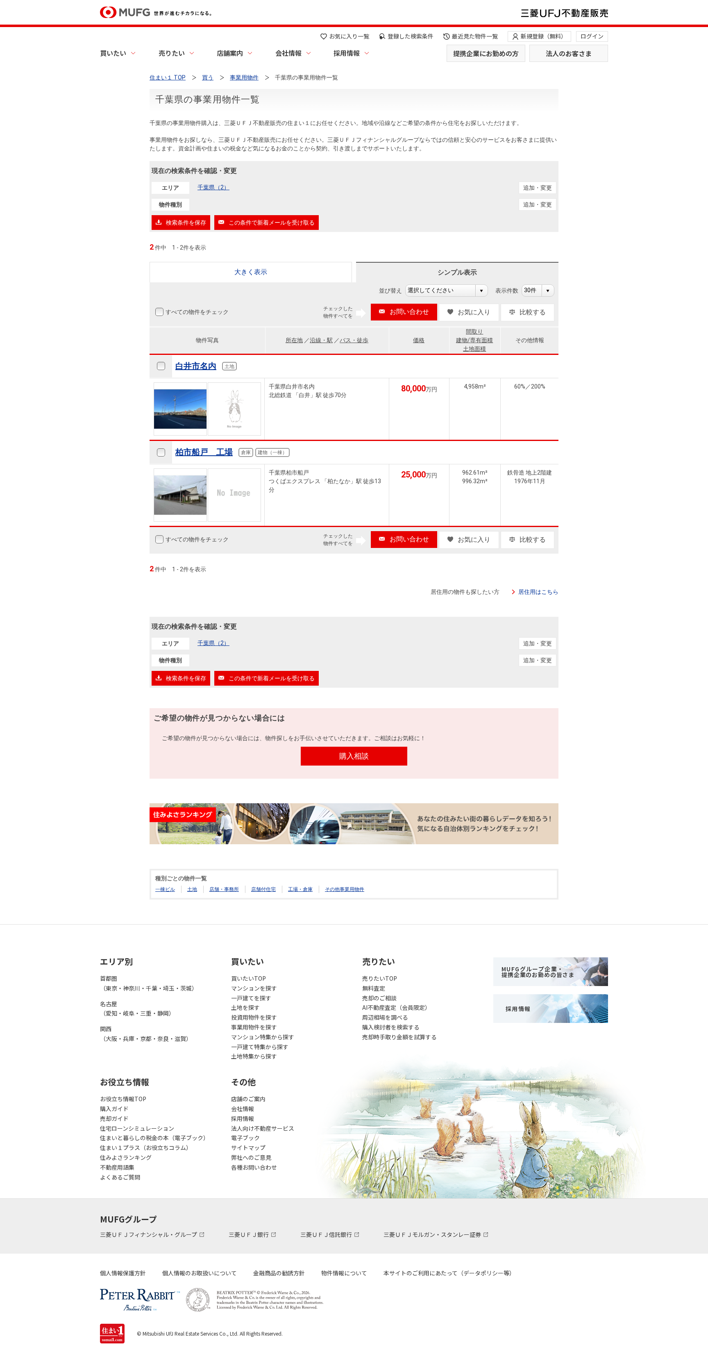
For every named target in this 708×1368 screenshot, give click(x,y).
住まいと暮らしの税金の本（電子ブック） (154, 1138)
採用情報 (347, 53)
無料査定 (373, 988)
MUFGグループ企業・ (538, 972)
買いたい (113, 53)
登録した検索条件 (410, 36)
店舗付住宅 (263, 889)
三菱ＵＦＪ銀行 (249, 1234)
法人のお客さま (569, 53)
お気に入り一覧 (349, 36)
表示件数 (511, 290)
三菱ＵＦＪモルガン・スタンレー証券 (433, 1234)
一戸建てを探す (251, 998)
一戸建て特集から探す (259, 1047)
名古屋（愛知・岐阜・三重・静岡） (137, 1009)
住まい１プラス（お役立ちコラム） (146, 1147)
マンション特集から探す (262, 1037)
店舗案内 (230, 53)
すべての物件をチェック (197, 312)
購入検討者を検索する (391, 1027)
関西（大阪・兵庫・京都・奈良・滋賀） (146, 1034)
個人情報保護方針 (123, 1273)
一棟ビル (165, 889)
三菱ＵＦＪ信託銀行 (326, 1234)
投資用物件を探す (254, 1017)
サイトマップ (248, 1147)
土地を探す (245, 1007)
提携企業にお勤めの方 (486, 53)
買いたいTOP (248, 978)
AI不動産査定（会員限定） (396, 1007)
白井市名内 (195, 366)
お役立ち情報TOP (123, 1099)
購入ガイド (114, 1108)
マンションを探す (254, 988)
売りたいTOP (379, 978)
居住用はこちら (538, 592)
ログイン (592, 36)
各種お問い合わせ (254, 1167)
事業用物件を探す (254, 1027)
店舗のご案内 (248, 1099)
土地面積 (474, 348)
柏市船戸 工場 (204, 452)
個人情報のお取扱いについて (199, 1273)
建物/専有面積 (474, 340)
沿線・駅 (321, 340)
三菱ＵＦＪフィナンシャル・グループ (149, 1234)
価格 (418, 340)
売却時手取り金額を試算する (399, 1037)
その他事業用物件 (344, 889)
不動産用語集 (117, 1167)
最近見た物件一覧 (475, 36)
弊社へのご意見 (251, 1157)
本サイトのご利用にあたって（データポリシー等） (449, 1273)
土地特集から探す (254, 1056)
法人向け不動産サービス (262, 1128)
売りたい (172, 53)
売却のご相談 (379, 998)
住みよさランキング (126, 1157)
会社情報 (288, 53)
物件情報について (344, 1273)
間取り (474, 331)
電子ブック (245, 1138)
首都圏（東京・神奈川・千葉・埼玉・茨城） (148, 983)
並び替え (395, 290)
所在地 (294, 340)
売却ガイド (114, 1118)
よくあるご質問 (120, 1177)
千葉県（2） (213, 187)
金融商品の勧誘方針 (279, 1273)
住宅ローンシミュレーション (137, 1128)
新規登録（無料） (544, 36)
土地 (192, 889)
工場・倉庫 (300, 889)
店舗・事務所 (224, 889)
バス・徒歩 (354, 340)
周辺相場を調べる (385, 1017)
